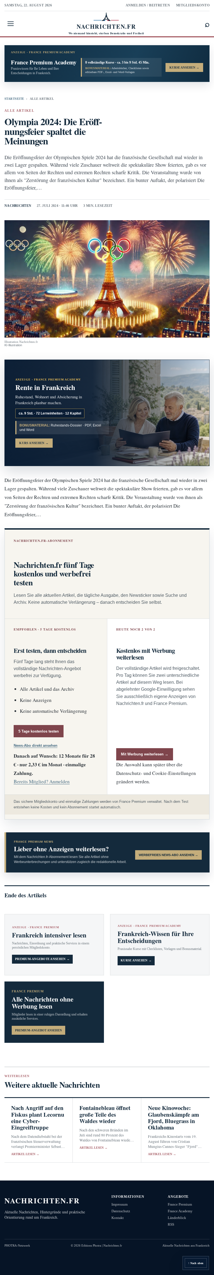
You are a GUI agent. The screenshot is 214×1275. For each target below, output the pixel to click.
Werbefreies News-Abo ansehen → (168, 855)
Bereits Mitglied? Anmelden (42, 781)
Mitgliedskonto (193, 5)
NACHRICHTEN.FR (42, 1200)
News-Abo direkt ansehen (35, 745)
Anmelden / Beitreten (148, 5)
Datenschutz (120, 1211)
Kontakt (117, 1218)
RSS (171, 1224)
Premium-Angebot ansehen (38, 1030)
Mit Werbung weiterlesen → (144, 754)
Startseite (14, 98)
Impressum (119, 1204)
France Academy (180, 1211)
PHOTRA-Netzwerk (17, 1245)
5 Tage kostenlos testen (38, 731)
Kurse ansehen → (136, 960)
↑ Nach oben (195, 1263)
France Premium (180, 1204)
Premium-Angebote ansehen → (42, 959)
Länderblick (177, 1218)
